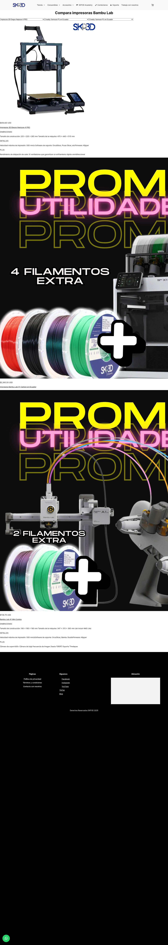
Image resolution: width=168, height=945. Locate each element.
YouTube (65, 686)
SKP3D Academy (85, 5)
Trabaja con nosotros (129, 5)
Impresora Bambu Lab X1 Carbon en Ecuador (18, 387)
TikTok (62, 690)
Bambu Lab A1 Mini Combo (11, 619)
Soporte (116, 5)
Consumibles (52, 5)
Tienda (40, 5)
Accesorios (67, 5)
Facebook (66, 679)
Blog (61, 694)
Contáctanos (102, 5)
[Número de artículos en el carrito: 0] (152, 5)
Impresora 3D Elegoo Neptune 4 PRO (15, 127)
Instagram (66, 683)
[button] (6, 938)
